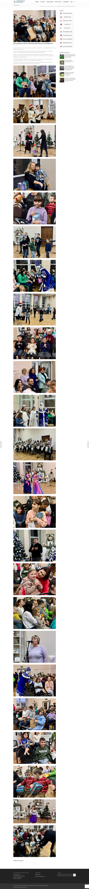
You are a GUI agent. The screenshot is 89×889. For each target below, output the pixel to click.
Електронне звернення (39, 876)
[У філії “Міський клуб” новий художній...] (88, 444)
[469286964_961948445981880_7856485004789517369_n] (34, 26)
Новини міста (16, 5)
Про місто (47, 6)
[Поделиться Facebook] (35, 864)
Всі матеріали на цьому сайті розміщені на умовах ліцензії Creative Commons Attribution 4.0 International (30, 885)
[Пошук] (74, 2)
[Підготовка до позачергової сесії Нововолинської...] (1, 444)
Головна (43, 6)
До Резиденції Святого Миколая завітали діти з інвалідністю (33, 43)
